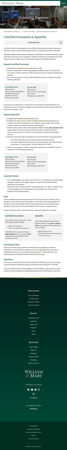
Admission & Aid (33, 318)
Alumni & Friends (33, 305)
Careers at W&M (33, 357)
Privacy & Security (33, 439)
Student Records (29, 31)
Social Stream (33, 398)
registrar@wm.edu (51, 269)
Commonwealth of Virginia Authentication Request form (39, 121)
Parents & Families (34, 302)
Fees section (11, 73)
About (33, 331)
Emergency (33, 360)
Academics (33, 321)
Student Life (33, 324)
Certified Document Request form (27, 68)
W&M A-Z (34, 350)
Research (33, 328)
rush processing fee (35, 252)
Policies (33, 435)
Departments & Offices (11, 31)
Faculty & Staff (33, 299)
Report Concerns (33, 363)
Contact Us (33, 409)
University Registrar (33, 18)
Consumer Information (33, 429)
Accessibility (33, 426)
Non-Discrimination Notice (33, 432)
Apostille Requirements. (48, 59)
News (33, 334)
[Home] (13, 3)
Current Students (33, 295)
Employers (33, 353)
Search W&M (33, 347)
